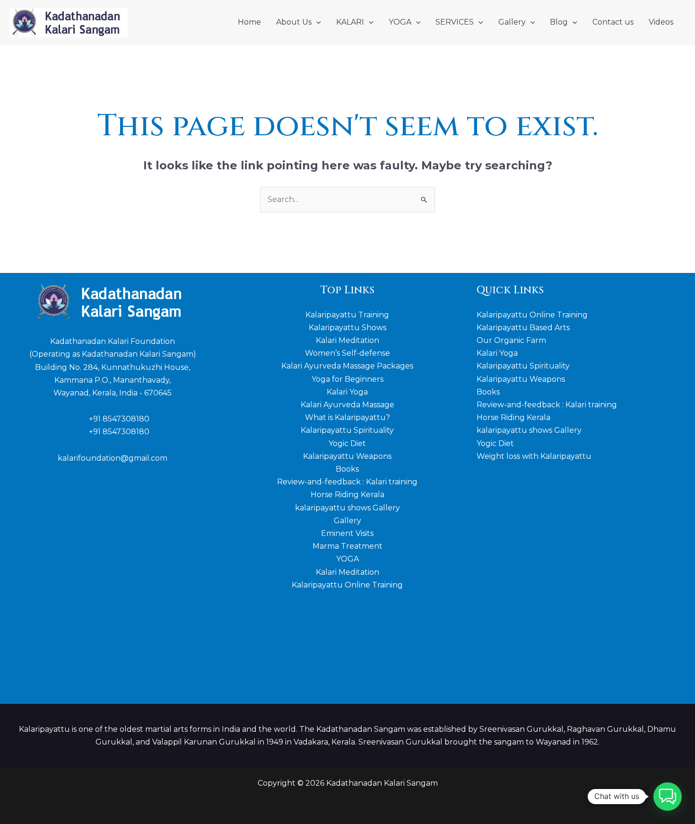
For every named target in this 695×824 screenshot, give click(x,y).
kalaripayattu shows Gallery (347, 507)
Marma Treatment (347, 546)
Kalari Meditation (347, 340)
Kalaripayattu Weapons (347, 456)
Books (347, 469)
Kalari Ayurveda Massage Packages (347, 365)
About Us (294, 22)
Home (249, 22)
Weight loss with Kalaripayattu (534, 456)
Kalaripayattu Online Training (347, 584)
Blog (559, 22)
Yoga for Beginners (347, 379)
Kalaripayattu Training (347, 314)
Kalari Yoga (347, 391)
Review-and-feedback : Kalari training (347, 481)
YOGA (400, 22)
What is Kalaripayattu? (347, 417)
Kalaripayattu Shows (347, 327)
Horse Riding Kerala (347, 494)
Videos (661, 22)
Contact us (613, 22)
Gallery (512, 22)
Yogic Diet (347, 443)
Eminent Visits (347, 533)
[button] (316, 22)
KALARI (350, 22)
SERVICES (454, 22)
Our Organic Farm (511, 340)
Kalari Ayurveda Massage (347, 404)
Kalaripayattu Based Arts (523, 327)
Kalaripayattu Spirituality (347, 430)
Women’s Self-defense (347, 353)
